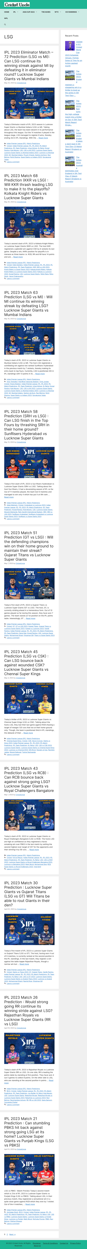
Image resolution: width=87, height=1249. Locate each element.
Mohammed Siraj (41, 864)
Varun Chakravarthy (16, 276)
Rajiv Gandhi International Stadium (30, 512)
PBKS (47, 1219)
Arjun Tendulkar (12, 381)
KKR (34, 267)
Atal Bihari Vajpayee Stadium (28, 381)
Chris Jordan (44, 381)
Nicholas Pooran (39, 1219)
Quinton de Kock (41, 155)
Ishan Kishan (32, 148)
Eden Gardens (18, 265)
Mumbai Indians (17, 155)
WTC (57, 12)
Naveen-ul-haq (42, 750)
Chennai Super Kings (14, 741)
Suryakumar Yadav (39, 395)
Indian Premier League (20, 146)
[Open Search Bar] (5, 25)
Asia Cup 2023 (29, 12)
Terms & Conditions (50, 1243)
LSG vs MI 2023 (29, 150)
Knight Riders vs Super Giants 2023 (17, 269)
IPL (14, 12)
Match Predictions (33, 143)
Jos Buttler (32, 1093)
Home (6, 12)
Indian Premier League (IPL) (16, 143)
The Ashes (45, 12)
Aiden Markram (12, 505)
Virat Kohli (37, 867)
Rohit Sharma (15, 157)
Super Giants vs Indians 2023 (31, 157)
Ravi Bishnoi (40, 393)
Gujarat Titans (33, 626)
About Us (37, 1246)
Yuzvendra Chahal (10, 1102)
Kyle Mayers (14, 150)
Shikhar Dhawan (16, 1221)
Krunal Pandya (14, 274)
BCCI (8, 1091)
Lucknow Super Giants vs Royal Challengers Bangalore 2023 (30, 862)
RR (27, 1100)
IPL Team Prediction (20, 148)
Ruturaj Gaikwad (15, 752)
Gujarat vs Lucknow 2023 (34, 628)
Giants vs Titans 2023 (20, 972)
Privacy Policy (75, 1243)
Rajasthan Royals (31, 1095)
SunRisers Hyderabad (20, 514)
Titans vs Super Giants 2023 (44, 635)
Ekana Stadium (15, 384)
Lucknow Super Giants (44, 150)
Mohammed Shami (16, 635)
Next (12, 1234)
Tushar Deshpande (29, 752)
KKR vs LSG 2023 (43, 267)
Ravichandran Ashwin (18, 1100)
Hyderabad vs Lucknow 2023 (35, 505)
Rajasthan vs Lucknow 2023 (35, 1098)
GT (14, 626)
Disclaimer (37, 1243)
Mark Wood (29, 864)
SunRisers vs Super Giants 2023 (29, 516)
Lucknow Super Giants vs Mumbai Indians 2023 (21, 153)
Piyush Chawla (29, 155)
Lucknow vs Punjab (16, 1219)
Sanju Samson (47, 1100)
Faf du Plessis (17, 857)
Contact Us (64, 1243)
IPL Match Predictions (34, 507)
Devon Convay (37, 741)
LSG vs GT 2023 (29, 977)
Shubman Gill (28, 635)
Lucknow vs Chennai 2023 (18, 750)
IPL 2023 (35, 146)
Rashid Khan (27, 981)
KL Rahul (41, 148)
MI (10, 155)
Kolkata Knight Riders (38, 269)
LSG (21, 150)
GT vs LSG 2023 (21, 626)
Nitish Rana (45, 274)
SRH (44, 512)
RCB (49, 864)
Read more (43, 138)
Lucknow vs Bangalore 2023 (14, 864)
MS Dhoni (32, 750)
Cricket (9, 146)
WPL (6, 18)
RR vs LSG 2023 (35, 1100)
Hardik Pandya (48, 972)
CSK (29, 741)
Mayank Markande (10, 512)
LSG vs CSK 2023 (45, 745)
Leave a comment (13, 162)
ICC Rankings (71, 12)
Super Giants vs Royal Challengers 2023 (18, 867)
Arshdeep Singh (12, 1212)
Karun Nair (22, 633)
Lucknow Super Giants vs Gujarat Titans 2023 (20, 979)
